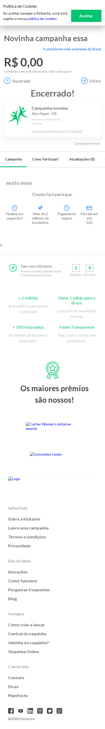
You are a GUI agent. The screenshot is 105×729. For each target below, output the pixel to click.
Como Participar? (45, 159)
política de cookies (42, 18)
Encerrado (21, 80)
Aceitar (86, 15)
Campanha (13, 159)
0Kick (95, 80)
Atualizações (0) (82, 159)
